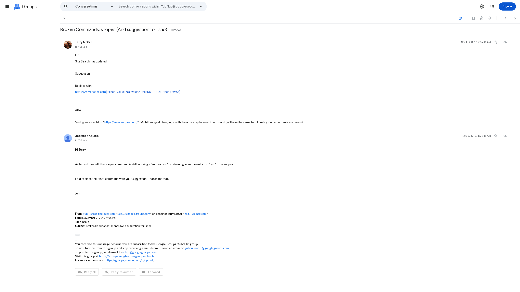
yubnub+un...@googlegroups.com (207, 248)
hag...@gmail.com (195, 214)
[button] (7, 6)
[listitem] (290, 82)
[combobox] (157, 6)
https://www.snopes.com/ (121, 122)
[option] (94, 6)
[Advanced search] (201, 6)
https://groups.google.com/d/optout (129, 260)
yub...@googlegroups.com (99, 214)
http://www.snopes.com (90, 91)
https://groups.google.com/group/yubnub (126, 256)
